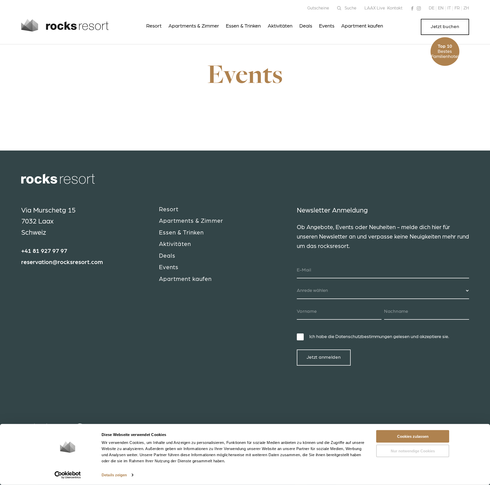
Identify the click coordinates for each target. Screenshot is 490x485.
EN (441, 8)
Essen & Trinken (243, 26)
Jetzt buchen (445, 26)
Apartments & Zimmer (193, 26)
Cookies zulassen (412, 436)
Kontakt (394, 8)
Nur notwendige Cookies (413, 451)
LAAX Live (374, 8)
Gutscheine (318, 8)
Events (326, 26)
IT (449, 8)
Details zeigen (114, 475)
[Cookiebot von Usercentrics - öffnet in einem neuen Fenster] (67, 475)
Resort (154, 26)
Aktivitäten (280, 26)
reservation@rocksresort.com (62, 262)
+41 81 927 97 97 (44, 251)
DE (431, 8)
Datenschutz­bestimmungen (363, 336)
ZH (466, 8)
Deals (305, 26)
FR (457, 8)
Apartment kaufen (362, 26)
